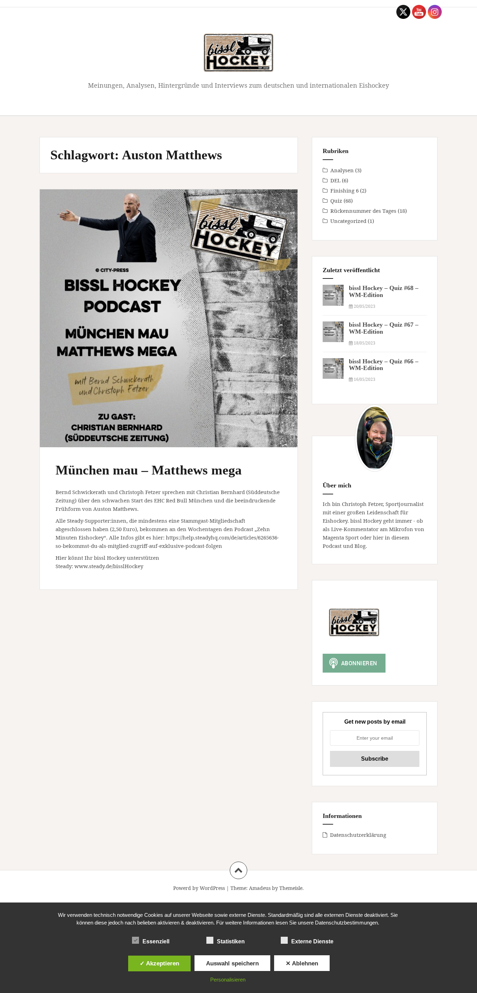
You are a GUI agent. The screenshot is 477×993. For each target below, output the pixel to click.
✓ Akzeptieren (159, 963)
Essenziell (155, 941)
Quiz (336, 200)
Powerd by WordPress (199, 888)
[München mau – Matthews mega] (168, 313)
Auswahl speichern (232, 963)
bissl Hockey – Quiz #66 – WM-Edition (383, 365)
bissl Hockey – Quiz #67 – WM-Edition (383, 328)
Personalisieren (227, 980)
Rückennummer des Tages (363, 210)
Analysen (342, 170)
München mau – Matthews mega (149, 470)
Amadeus (260, 888)
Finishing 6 (344, 190)
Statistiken (231, 941)
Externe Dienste (312, 941)
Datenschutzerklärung (358, 834)
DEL (335, 180)
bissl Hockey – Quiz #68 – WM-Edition (383, 291)
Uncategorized (348, 220)
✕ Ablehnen (302, 963)
